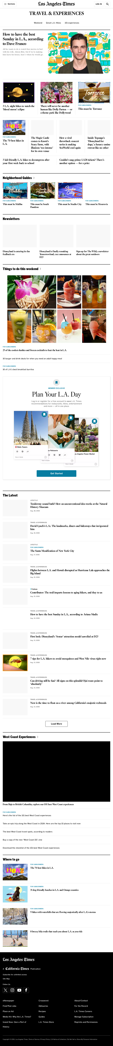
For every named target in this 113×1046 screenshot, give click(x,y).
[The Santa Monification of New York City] (15, 552)
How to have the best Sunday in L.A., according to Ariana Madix (64, 614)
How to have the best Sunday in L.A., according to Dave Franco (23, 39)
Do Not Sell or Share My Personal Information (82, 1039)
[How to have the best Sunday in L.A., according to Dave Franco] (79, 53)
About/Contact (81, 1001)
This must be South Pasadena (39, 206)
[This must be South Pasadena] (42, 190)
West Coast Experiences (19, 737)
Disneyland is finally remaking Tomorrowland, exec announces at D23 (55, 254)
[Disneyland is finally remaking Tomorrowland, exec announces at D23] (57, 236)
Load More (56, 724)
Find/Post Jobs (9, 1006)
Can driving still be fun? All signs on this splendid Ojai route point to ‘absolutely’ (66, 682)
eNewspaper (8, 1001)
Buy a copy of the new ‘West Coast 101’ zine (22, 840)
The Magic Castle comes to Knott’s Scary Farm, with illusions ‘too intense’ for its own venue (42, 144)
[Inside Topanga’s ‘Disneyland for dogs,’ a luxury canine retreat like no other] (99, 127)
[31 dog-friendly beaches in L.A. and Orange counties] (15, 894)
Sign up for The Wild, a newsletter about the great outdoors (92, 253)
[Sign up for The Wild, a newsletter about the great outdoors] (93, 236)
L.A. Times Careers (83, 1011)
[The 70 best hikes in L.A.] (14, 127)
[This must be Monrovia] (97, 190)
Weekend (38, 23)
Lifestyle (34, 500)
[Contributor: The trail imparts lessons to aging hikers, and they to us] (15, 596)
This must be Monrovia (96, 204)
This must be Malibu (12, 204)
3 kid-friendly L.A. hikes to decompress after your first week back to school (26, 161)
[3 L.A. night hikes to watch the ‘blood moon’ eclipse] (19, 92)
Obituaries (43, 1006)
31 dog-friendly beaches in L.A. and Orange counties (54, 890)
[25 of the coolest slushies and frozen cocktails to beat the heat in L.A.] (56, 309)
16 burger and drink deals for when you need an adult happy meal (32, 359)
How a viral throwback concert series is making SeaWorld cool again (70, 143)
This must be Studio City (70, 204)
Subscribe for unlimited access (15, 975)
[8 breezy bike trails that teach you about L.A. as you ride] (15, 938)
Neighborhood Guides (17, 178)
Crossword (43, 1001)
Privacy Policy (45, 1039)
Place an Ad (8, 1011)
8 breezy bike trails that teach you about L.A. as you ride (56, 931)
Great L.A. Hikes (53, 23)
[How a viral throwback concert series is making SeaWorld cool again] (70, 127)
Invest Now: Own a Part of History (14, 1024)
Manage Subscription (83, 1017)
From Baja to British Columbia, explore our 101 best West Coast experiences (38, 804)
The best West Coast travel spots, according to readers (27, 832)
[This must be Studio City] (70, 190)
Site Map (6, 979)
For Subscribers (84, 105)
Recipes (42, 1011)
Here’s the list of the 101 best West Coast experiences (27, 816)
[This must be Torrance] (94, 92)
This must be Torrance (90, 109)
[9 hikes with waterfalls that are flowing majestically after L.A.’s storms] (15, 916)
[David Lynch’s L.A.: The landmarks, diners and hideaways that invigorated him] (15, 530)
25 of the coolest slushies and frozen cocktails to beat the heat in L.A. (35, 350)
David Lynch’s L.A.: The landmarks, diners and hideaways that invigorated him (69, 527)
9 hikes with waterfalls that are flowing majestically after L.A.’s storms (63, 912)
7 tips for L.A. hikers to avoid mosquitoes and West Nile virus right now (68, 659)
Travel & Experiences (38, 522)
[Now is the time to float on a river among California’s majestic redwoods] (15, 707)
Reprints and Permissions (86, 1022)
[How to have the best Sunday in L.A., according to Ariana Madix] (15, 618)
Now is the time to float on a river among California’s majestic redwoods (68, 703)
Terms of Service (34, 1039)
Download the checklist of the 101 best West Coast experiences (31, 848)
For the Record (81, 1006)
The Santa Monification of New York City (52, 551)
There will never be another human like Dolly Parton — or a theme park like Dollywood (56, 109)
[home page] (56, 4)
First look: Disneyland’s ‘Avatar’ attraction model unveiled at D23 (64, 637)
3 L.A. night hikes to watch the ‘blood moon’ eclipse (18, 108)
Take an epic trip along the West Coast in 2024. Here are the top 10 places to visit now (42, 824)
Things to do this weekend (20, 269)
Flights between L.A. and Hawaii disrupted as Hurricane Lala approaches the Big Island (70, 572)
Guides (42, 1017)
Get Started (56, 473)
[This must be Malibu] (15, 190)
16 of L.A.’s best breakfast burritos (18, 370)
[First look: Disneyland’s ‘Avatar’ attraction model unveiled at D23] (15, 640)
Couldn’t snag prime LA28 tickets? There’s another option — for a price (81, 161)
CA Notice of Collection (58, 1039)
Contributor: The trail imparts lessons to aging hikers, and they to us (66, 593)
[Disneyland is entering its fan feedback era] (20, 236)
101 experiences (72, 23)
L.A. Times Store (46, 1022)
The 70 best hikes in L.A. (13, 142)
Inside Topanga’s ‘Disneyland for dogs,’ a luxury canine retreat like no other (99, 143)
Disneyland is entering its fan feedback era (16, 253)
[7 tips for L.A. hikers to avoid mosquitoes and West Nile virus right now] (15, 663)
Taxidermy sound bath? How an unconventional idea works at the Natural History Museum (68, 505)
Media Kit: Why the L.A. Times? (17, 1017)
